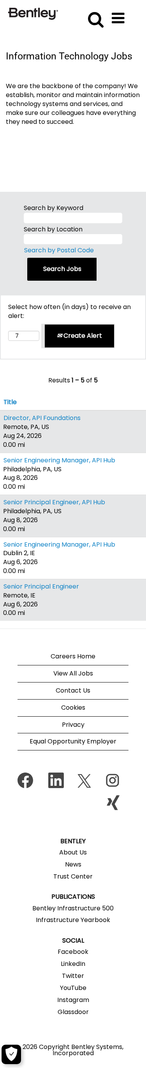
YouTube (73, 988)
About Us (73, 852)
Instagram (73, 1000)
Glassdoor (73, 1012)
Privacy (73, 724)
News (73, 864)
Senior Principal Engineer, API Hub (54, 502)
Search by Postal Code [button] (59, 250)
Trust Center (73, 876)
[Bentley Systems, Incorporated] (33, 13)
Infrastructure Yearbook (73, 920)
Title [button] (10, 402)
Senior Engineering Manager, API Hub (59, 460)
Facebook (73, 951)
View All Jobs (73, 673)
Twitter (73, 975)
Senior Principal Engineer (41, 586)
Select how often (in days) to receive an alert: (69, 311)
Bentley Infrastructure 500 (73, 908)
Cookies (73, 707)
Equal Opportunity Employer (73, 741)
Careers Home (73, 656)
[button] (119, 15)
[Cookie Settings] (11, 1054)
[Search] (94, 15)
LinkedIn (73, 963)
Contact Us (73, 690)
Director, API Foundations (42, 417)
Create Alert (82, 335)
